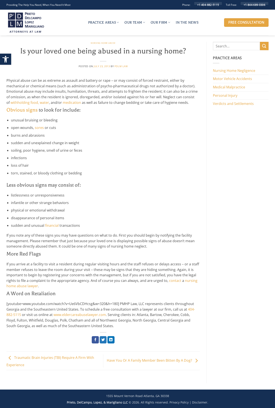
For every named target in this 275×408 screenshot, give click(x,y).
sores (39, 127)
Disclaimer (199, 402)
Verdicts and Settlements (233, 103)
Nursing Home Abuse (103, 43)
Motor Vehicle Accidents (232, 78)
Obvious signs (22, 110)
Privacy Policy (179, 402)
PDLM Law (121, 66)
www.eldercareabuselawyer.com (79, 314)
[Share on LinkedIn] (111, 339)
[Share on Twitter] (103, 339)
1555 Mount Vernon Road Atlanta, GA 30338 (137, 396)
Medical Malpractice (229, 87)
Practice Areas (102, 22)
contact (175, 280)
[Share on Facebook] (95, 339)
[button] (5, 59)
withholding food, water (30, 102)
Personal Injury (225, 95)
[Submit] (264, 46)
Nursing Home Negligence (234, 70)
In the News (187, 22)
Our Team (133, 22)
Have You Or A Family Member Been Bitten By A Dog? (150, 360)
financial (52, 225)
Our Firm (159, 22)
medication (72, 102)
